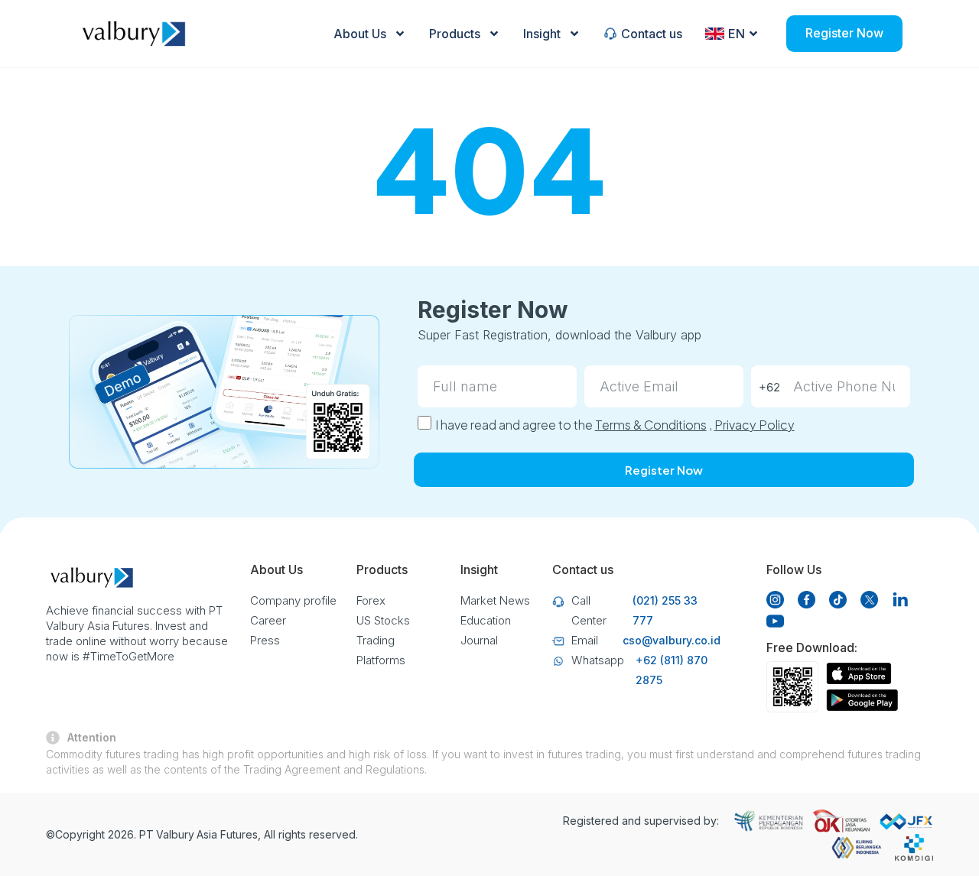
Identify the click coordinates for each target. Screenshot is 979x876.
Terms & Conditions (651, 425)
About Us (359, 33)
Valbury (175, 834)
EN (736, 33)
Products (454, 33)
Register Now (844, 33)
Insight (542, 33)
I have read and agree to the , (615, 425)
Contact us (651, 33)
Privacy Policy (754, 425)
